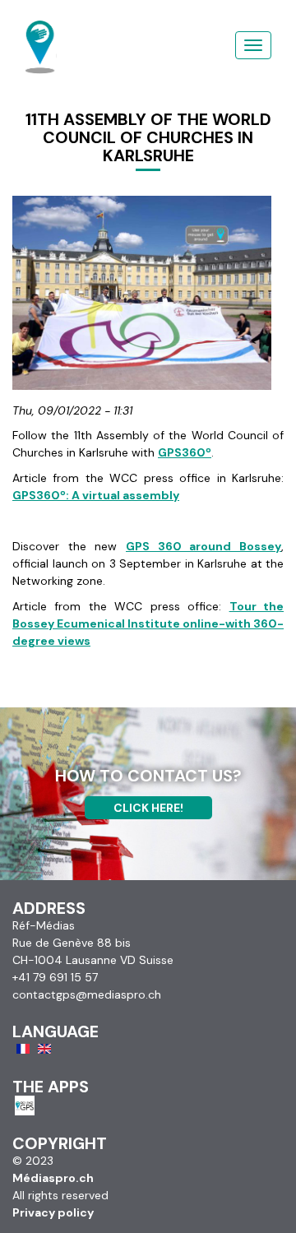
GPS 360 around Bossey (203, 546)
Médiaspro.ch (53, 1177)
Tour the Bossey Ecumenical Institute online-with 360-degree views (148, 623)
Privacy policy (53, 1212)
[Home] (40, 28)
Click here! (148, 807)
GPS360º (184, 452)
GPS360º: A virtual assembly (95, 495)
